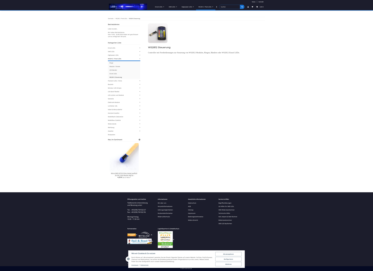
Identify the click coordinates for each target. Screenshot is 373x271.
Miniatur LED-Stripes (114, 88)
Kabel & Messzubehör (115, 109)
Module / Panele (114, 66)
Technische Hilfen (224, 213)
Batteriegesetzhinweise (195, 217)
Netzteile (111, 99)
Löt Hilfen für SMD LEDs (226, 206)
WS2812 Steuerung (115, 77)
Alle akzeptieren (228, 254)
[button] (248, 6)
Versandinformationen (165, 206)
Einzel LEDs (111, 48)
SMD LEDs (111, 51)
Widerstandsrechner (225, 220)
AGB (189, 206)
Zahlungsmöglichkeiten (165, 210)
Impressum (134, 265)
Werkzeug (111, 127)
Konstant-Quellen (113, 113)
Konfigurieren (228, 259)
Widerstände (112, 124)
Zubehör (110, 131)
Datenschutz (144, 265)
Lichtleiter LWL (112, 106)
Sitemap (190, 210)
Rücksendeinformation (165, 213)
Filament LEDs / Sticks (115, 81)
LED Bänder (113, 70)
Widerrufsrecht (193, 220)
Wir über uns (162, 203)
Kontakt (261, 2)
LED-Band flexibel (113, 91)
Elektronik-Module (114, 102)
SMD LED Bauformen (225, 223)
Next (135, 164)
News (253, 2)
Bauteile (110, 84)
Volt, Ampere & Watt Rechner (227, 217)
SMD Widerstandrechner (226, 210)
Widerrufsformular (164, 217)
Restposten (111, 135)
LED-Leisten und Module (116, 95)
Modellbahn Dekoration (115, 117)
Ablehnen (228, 264)
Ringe (111, 63)
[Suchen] (242, 7)
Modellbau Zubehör (114, 120)
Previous (112, 164)
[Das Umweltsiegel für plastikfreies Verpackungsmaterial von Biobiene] (166, 239)
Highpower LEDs (113, 55)
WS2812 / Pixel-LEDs (114, 59)
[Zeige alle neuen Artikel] (139, 140)
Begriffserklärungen (224, 203)
